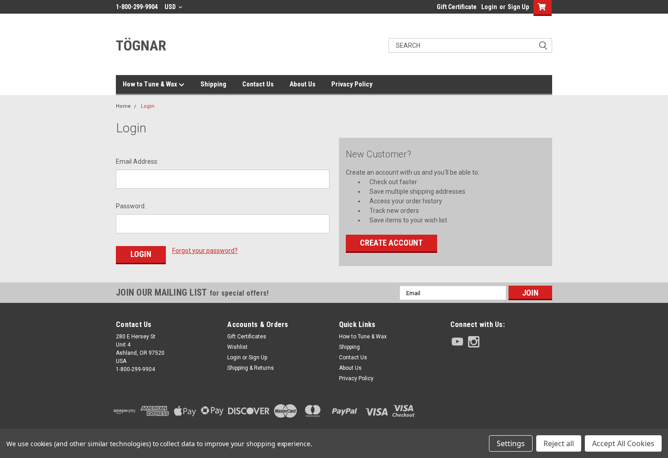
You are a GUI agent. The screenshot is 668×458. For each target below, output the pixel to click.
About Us (302, 84)
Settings (511, 443)
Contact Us (258, 84)
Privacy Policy (352, 84)
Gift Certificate (457, 6)
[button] (501, 411)
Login (489, 6)
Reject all (558, 443)
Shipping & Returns (250, 368)
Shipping (213, 84)
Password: (131, 206)
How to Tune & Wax (151, 84)
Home (123, 106)
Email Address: (137, 161)
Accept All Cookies (623, 443)
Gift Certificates (246, 336)
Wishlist (237, 347)
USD (171, 6)
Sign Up (518, 6)
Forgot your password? (205, 250)
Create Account (391, 242)
